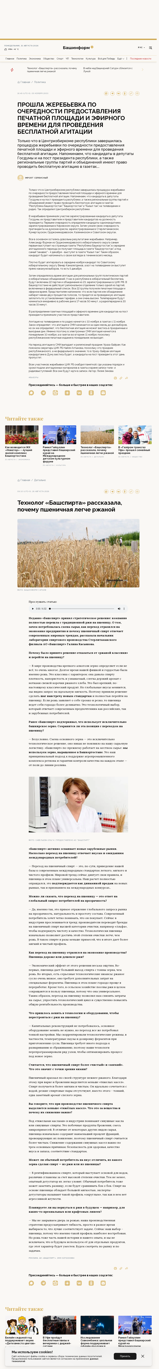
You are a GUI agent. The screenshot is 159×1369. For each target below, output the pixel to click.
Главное (10, 58)
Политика (22, 58)
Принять (125, 1356)
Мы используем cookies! (32, 1352)
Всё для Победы (106, 58)
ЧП (67, 58)
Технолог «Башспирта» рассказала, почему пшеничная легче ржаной (52, 70)
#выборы (34, 378)
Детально (40, 480)
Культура (90, 58)
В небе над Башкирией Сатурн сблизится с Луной (108, 70)
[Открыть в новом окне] (31, 392)
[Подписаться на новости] (103, 392)
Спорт (60, 58)
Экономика (35, 58)
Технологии (77, 58)
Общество (48, 58)
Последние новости (140, 58)
